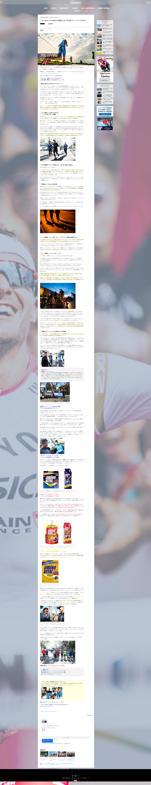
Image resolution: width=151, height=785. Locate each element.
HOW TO (53, 8)
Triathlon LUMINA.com (66, 778)
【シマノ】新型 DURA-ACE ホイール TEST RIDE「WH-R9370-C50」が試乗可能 (107, 95)
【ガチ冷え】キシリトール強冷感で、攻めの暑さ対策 (108, 48)
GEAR (45, 8)
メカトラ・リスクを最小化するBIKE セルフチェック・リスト (55, 764)
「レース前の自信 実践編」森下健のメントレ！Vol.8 (108, 42)
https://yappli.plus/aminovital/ (46, 706)
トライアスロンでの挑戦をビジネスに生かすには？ (108, 32)
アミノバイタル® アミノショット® (49, 461)
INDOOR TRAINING (103, 8)
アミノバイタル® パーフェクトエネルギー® (64, 507)
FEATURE (77, 11)
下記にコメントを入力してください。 (49, 727)
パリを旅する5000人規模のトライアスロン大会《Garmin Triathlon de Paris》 (58, 763)
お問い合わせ (73, 778)
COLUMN (75, 8)
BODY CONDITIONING (87, 8)
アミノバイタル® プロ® (55, 498)
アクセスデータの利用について (83, 778)
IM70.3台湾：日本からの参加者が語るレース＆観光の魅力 (108, 39)
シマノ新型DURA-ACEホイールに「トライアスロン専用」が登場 (108, 102)
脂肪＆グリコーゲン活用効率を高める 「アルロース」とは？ (108, 36)
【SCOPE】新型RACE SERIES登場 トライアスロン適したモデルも (108, 92)
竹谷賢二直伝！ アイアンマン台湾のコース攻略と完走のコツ (108, 29)
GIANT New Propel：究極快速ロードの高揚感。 (107, 25)
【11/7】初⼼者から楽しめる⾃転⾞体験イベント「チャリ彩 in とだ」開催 (108, 89)
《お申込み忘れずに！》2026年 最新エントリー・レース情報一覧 (108, 52)
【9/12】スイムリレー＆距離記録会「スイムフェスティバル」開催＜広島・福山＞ (108, 99)
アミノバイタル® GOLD (46, 592)
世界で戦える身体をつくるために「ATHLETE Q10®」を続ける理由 (108, 46)
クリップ (50, 23)
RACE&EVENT (64, 8)
